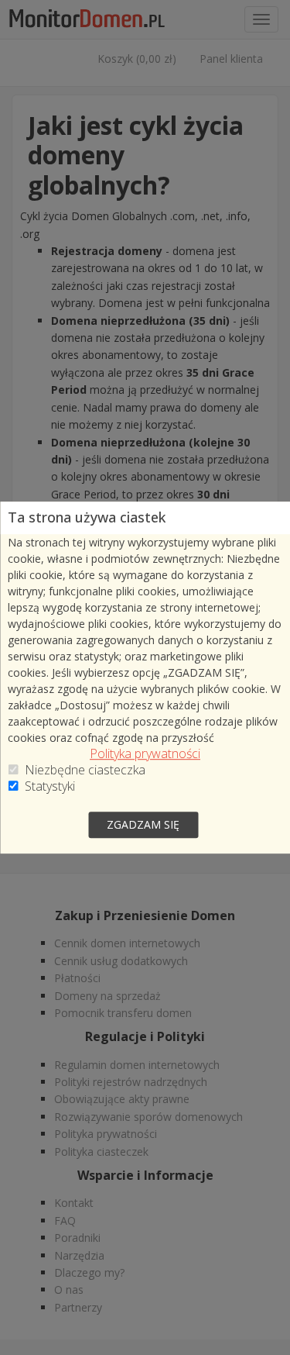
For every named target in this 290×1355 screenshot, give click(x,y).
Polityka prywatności (145, 754)
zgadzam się (143, 824)
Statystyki (50, 786)
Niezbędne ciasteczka (85, 770)
